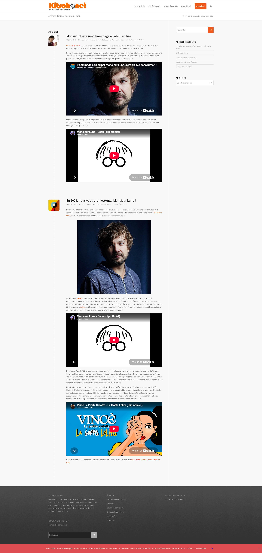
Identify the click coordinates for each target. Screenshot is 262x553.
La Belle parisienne (182, 53)
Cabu (82, 307)
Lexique (110, 503)
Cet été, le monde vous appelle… (186, 57)
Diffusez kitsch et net (115, 512)
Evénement (106, 40)
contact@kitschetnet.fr (57, 525)
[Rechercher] (211, 6)
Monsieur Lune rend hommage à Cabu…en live (98, 36)
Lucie (125, 204)
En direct (110, 520)
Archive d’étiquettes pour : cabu (64, 15)
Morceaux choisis (117, 40)
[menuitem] (139, 6)
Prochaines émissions (110, 204)
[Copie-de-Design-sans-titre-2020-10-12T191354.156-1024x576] (53, 40)
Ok (212, 548)
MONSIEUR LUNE (73, 45)
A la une (99, 40)
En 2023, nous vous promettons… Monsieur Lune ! (101, 200)
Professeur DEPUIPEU (136, 40)
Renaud (80, 298)
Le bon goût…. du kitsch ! (184, 67)
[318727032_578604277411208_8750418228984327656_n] (53, 205)
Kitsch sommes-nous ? (116, 499)
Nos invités (111, 516)
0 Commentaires (84, 40)
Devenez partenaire (115, 508)
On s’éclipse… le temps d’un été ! (186, 62)
